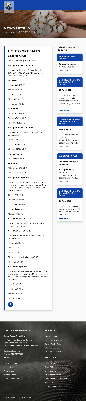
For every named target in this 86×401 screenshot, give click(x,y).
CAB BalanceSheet (52, 348)
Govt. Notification (10, 363)
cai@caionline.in (15, 351)
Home (6, 32)
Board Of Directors (52, 367)
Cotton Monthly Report (54, 340)
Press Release (9, 371)
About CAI (49, 382)
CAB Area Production (53, 352)
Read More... (64, 71)
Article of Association (53, 375)
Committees (50, 363)
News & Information (11, 379)
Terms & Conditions (52, 386)
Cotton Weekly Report (53, 344)
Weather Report (10, 375)
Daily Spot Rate (51, 336)
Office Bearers (50, 371)
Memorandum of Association (56, 379)
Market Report (9, 367)
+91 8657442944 (16, 354)
